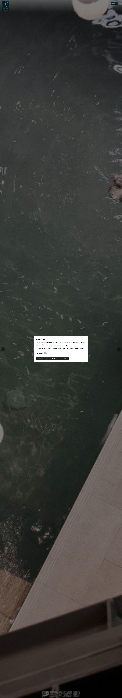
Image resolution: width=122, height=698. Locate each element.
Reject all (41, 358)
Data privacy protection (71, 345)
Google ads (40, 353)
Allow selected (53, 358)
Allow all (64, 358)
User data (54, 348)
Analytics (76, 348)
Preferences (66, 348)
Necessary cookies (42, 348)
